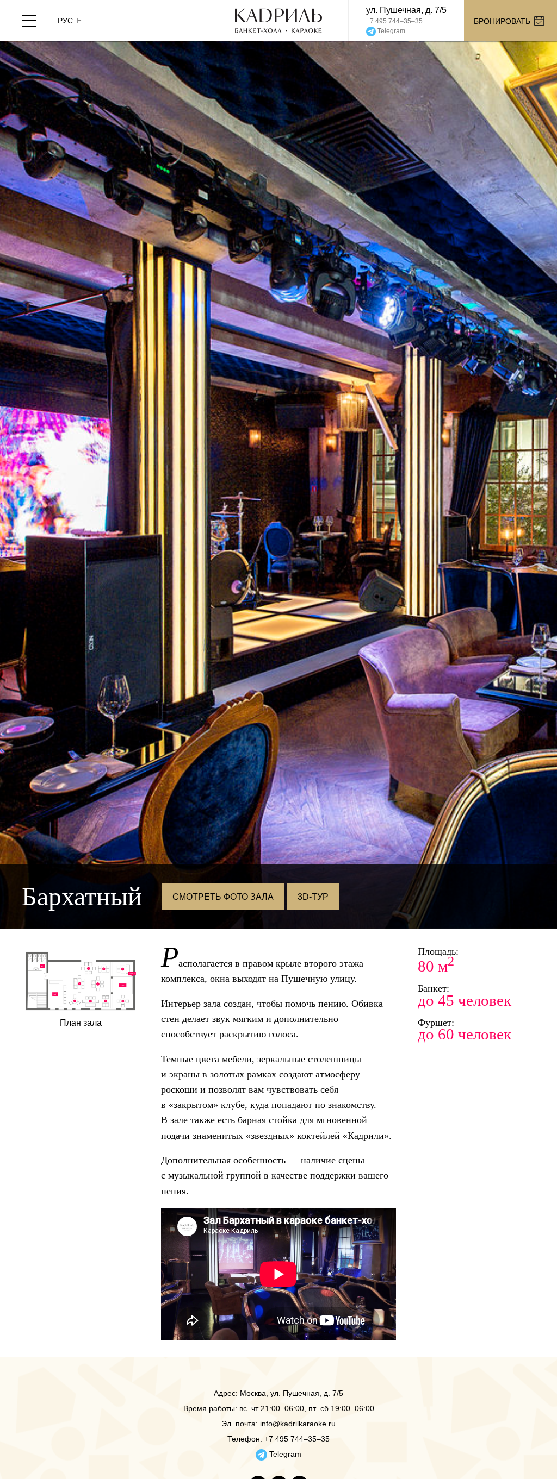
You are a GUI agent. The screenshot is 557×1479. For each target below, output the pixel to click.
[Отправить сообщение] (406, 31)
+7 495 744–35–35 (394, 21)
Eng (85, 20)
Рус (65, 20)
